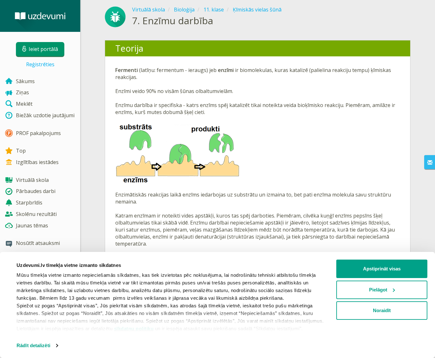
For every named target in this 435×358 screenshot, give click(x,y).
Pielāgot (378, 289)
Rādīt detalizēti (33, 345)
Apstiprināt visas (382, 268)
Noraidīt (382, 310)
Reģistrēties (40, 64)
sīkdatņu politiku (134, 328)
